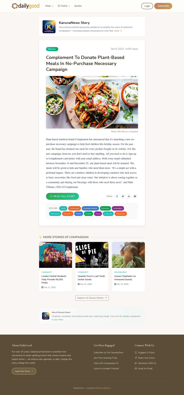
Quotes (78, 5)
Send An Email (145, 368)
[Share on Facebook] (117, 196)
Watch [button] (64, 5)
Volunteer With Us (147, 363)
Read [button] (48, 5)
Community (74, 208)
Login (147, 6)
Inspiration (118, 208)
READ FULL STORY (64, 196)
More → (118, 30)
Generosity (120, 213)
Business (105, 208)
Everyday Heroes (90, 208)
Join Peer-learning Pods (105, 357)
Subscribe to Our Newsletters (108, 352)
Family (78, 213)
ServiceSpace (104, 388)
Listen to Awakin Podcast (106, 368)
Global (88, 213)
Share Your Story (146, 357)
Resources (55, 213)
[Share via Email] (135, 196)
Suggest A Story (146, 352)
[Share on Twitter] (123, 196)
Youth (63, 208)
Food (98, 213)
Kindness (68, 213)
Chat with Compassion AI (106, 363)
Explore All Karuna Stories (90, 297)
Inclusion (108, 213)
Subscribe (163, 5)
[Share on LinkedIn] (129, 196)
